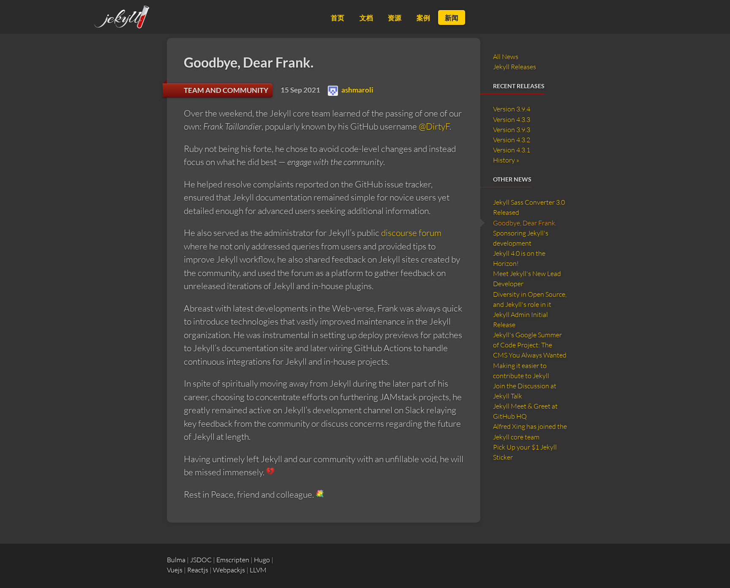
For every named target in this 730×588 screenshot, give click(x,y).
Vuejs (174, 570)
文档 (366, 18)
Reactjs (197, 570)
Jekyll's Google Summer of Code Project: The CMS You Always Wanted (530, 345)
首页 (337, 18)
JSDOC (201, 559)
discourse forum (411, 232)
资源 (394, 18)
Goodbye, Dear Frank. (524, 223)
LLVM (258, 570)
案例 (423, 18)
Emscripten (232, 559)
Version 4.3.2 (511, 139)
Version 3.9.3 (511, 129)
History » (506, 160)
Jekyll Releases (514, 66)
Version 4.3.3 (511, 119)
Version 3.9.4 (511, 109)
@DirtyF (434, 126)
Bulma (176, 559)
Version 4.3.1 (511, 150)
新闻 (451, 18)
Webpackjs (229, 570)
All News (505, 56)
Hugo (262, 559)
